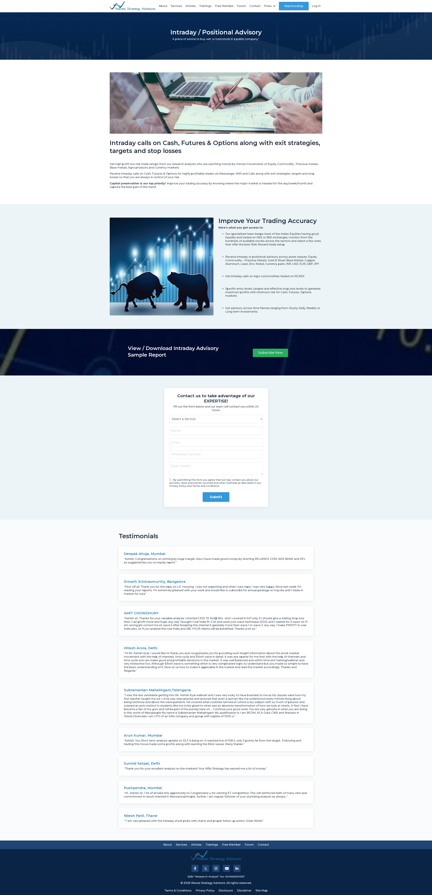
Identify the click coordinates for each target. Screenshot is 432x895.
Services (176, 6)
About (163, 6)
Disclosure (226, 890)
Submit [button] (216, 497)
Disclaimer (244, 890)
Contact (255, 6)
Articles (190, 6)
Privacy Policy (205, 890)
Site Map (261, 890)
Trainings (205, 6)
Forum (241, 6)
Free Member (224, 6)
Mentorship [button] (293, 6)
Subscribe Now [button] (270, 353)
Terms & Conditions (178, 890)
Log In (316, 6)
